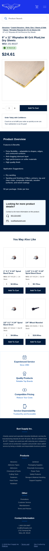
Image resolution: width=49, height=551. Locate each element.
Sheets (5, 30)
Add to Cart (33, 108)
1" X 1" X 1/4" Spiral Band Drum (12, 272)
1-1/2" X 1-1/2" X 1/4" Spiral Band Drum (34, 272)
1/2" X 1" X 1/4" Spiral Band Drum (12, 324)
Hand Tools (14, 480)
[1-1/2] (35, 259)
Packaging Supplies (35, 465)
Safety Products (35, 474)
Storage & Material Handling (35, 477)
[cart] (37, 7)
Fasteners (13, 477)
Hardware (13, 483)
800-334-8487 (16, 216)
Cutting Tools (13, 474)
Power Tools (35, 471)
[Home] (11, 7)
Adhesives (13, 468)
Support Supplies (35, 480)
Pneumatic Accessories (35, 468)
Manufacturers (24, 505)
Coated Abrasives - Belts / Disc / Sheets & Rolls (28, 28)
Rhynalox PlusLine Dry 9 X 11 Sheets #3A (25, 30)
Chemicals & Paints (14, 471)
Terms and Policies (24, 509)
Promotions (25, 499)
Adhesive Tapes (13, 465)
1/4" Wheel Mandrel (34, 323)
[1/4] (35, 310)
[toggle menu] (44, 7)
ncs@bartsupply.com (18, 221)
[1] (13, 259)
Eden (36, 546)
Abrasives (6, 28)
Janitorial (35, 462)
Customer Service (24, 502)
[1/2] (13, 310)
